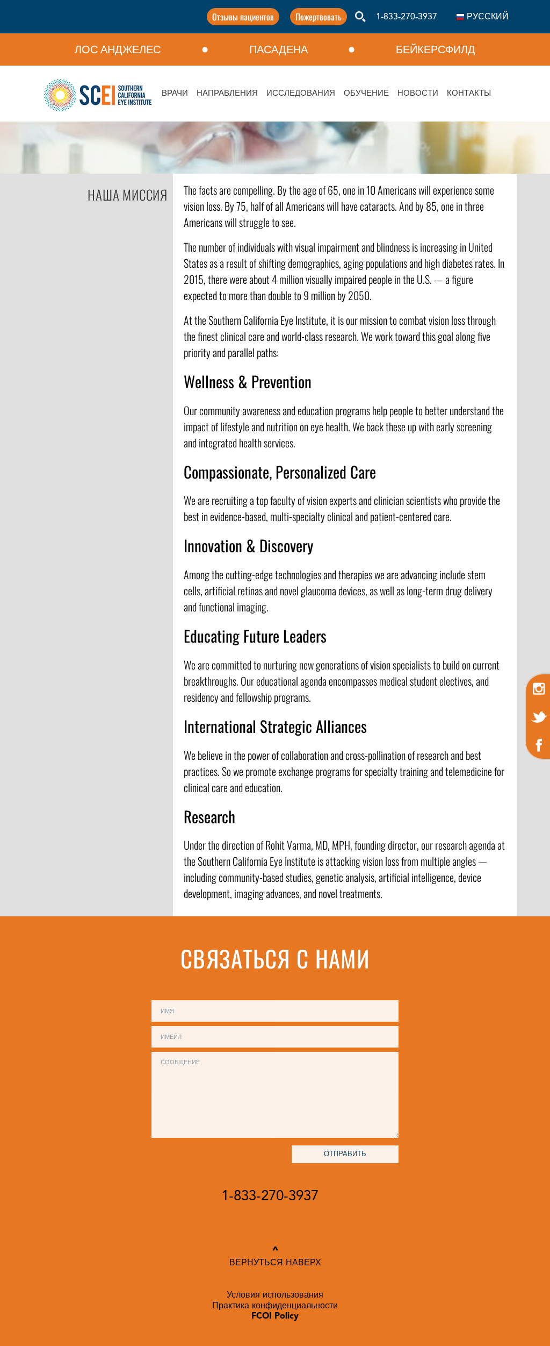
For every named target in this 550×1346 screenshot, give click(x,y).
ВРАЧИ (175, 94)
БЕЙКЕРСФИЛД (435, 49)
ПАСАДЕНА (278, 49)
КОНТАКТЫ (469, 94)
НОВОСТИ (417, 94)
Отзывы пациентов (243, 16)
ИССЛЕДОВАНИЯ (300, 94)
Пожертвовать (318, 16)
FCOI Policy (275, 1316)
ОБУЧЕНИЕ (366, 94)
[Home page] (97, 95)
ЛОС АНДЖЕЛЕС (118, 49)
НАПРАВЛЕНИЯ (227, 94)
